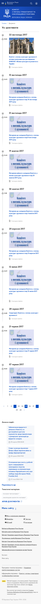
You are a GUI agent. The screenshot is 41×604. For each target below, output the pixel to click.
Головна (4, 23)
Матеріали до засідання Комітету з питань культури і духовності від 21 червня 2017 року (24, 351)
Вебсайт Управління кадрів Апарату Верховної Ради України (20, 535)
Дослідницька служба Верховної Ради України (16, 538)
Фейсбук (9, 519)
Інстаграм (28, 522)
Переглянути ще (9, 485)
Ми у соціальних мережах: (15, 516)
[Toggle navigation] (2, 3)
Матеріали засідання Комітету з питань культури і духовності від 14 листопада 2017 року (23, 100)
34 (22, 406)
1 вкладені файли (16, 181)
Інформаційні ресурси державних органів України (17, 550)
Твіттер (28, 519)
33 (19, 406)
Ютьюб (9, 522)
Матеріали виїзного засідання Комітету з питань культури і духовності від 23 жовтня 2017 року (23, 176)
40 (21, 410)
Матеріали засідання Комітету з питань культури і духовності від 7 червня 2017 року (23, 389)
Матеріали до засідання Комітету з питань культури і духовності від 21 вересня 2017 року (24, 253)
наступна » (24, 410)
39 (17, 410)
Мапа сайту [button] (8, 508)
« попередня (3, 406)
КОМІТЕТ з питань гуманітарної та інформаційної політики (23, 12)
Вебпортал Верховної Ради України (12, 528)
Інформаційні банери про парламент (14, 497)
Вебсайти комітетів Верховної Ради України (15, 532)
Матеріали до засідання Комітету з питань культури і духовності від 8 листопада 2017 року (24, 138)
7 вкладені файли (16, 143)
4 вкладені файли (17, 105)
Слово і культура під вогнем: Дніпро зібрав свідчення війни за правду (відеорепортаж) (20, 451)
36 (30, 406)
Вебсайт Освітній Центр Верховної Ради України (17, 541)
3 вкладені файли (17, 259)
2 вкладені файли (17, 67)
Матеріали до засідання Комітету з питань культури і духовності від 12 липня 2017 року (24, 291)
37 (33, 406)
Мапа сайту (5, 558)
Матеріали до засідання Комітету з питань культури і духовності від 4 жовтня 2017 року (24, 214)
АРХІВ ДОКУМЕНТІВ (11, 502)
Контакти (4, 555)
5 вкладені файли (17, 221)
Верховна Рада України (22, 17)
